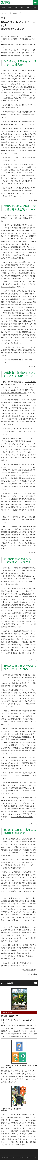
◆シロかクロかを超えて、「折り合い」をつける (18, 50)
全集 (28, 7)
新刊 (9, 7)
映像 (22, 7)
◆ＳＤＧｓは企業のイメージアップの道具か (17, 36)
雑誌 (3, 7)
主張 (34, 7)
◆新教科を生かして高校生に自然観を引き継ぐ (17, 55)
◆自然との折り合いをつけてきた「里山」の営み (18, 53)
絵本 (16, 7)
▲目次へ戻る (32, 200)
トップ (4, 13)
